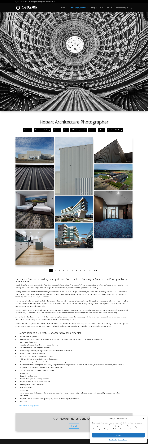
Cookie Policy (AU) (121, 8)
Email (74, 425)
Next (96, 270)
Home (63, 8)
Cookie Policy (113, 440)
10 (89, 270)
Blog (93, 8)
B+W (101, 8)
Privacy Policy (122, 440)
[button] (144, 418)
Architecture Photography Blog (29, 406)
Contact (109, 8)
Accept (118, 435)
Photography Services (78, 8)
